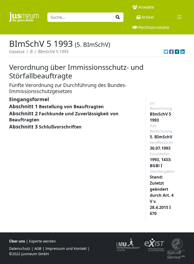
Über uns (17, 241)
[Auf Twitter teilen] (166, 52)
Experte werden (42, 241)
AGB (37, 248)
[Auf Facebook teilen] (171, 52)
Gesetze (17, 51)
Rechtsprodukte (153, 27)
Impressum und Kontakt (66, 248)
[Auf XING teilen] (177, 52)
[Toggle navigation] (179, 17)
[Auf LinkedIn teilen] (182, 52)
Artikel (147, 17)
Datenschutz (19, 248)
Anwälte (146, 7)
